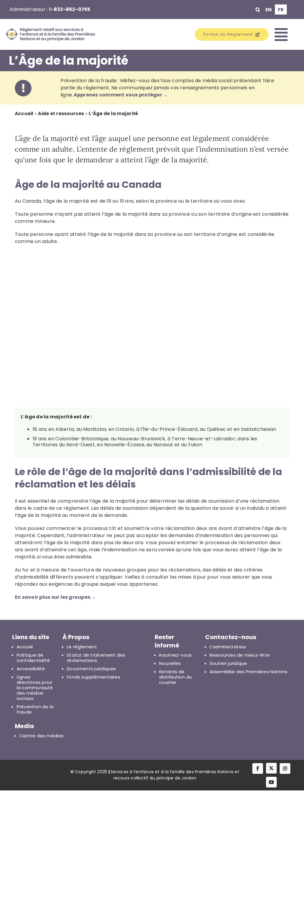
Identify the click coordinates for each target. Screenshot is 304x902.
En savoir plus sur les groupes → (55, 597)
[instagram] (285, 768)
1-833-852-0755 (69, 9)
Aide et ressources (61, 113)
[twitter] (271, 768)
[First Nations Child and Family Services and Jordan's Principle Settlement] (42, 34)
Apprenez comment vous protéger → (121, 94)
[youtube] (271, 782)
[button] (258, 9)
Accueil (24, 113)
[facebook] (257, 768)
